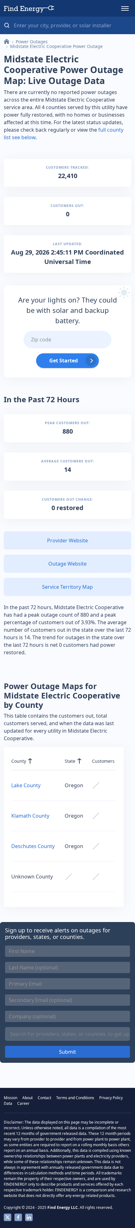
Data (8, 1103)
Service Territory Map (67, 586)
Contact (44, 1097)
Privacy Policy (111, 1097)
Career (23, 1103)
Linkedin (29, 1217)
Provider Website (67, 540)
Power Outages (32, 42)
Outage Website (67, 563)
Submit (67, 1051)
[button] (125, 8)
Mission (10, 1097)
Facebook (18, 1217)
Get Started (63, 360)
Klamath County (30, 815)
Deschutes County (33, 846)
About (27, 1097)
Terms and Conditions (75, 1097)
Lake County (25, 785)
